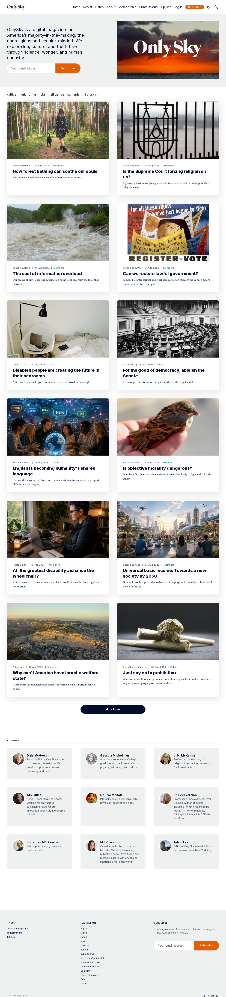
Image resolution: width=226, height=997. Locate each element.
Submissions (148, 7)
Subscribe (194, 6)
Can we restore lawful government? (160, 273)
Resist (87, 7)
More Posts (113, 709)
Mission (85, 945)
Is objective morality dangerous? (157, 468)
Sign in (84, 932)
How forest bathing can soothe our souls (55, 171)
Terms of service (89, 975)
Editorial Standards (90, 962)
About (110, 7)
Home (76, 7)
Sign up (84, 928)
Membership (127, 7)
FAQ (83, 979)
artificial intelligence (48, 94)
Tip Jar (165, 7)
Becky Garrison (21, 165)
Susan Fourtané (21, 268)
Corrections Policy (90, 966)
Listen (99, 7)
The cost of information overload (47, 273)
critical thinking (19, 94)
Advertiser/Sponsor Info (93, 958)
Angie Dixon (19, 364)
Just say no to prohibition (149, 672)
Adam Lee (128, 364)
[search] (216, 7)
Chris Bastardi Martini (135, 667)
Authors (13, 740)
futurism (91, 94)
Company (86, 970)
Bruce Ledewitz (132, 165)
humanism (74, 94)
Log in (178, 7)
